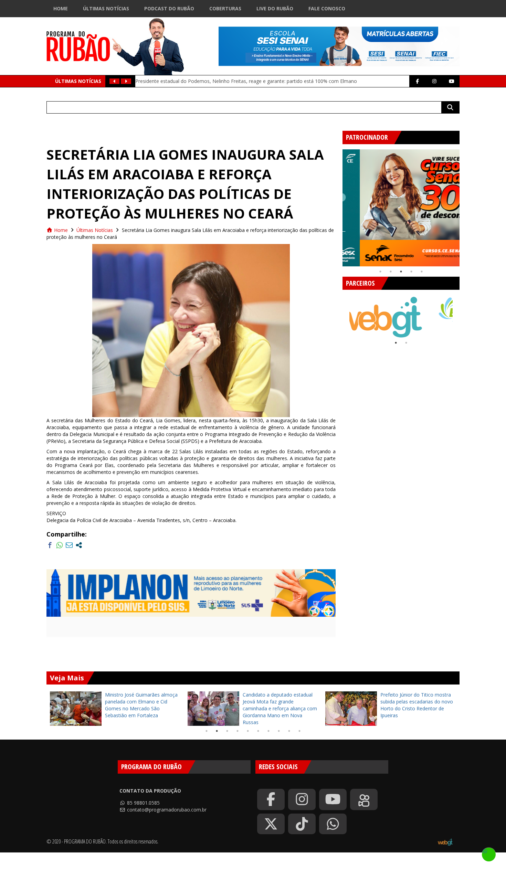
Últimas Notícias (106, 8)
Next (464, 205)
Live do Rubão (274, 8)
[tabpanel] (401, 207)
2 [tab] (390, 271)
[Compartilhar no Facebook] (49, 545)
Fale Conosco (326, 8)
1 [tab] (380, 271)
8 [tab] (278, 731)
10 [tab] (299, 731)
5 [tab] (421, 271)
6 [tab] (258, 731)
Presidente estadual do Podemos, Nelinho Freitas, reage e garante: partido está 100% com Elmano (246, 81)
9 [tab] (289, 731)
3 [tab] (401, 271)
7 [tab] (268, 731)
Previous (337, 205)
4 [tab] (411, 271)
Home (60, 8)
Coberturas (225, 8)
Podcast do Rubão (169, 8)
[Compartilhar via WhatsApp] (59, 545)
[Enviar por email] (69, 545)
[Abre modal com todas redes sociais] (78, 545)
